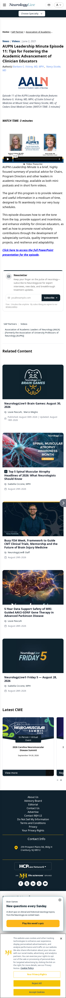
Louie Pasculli (15, 620)
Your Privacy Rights (33, 830)
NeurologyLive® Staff (19, 552)
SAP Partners (10, 323)
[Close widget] (59, 899)
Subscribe (49, 297)
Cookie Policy (27, 968)
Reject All (37, 983)
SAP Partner (17, 31)
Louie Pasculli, (15, 412)
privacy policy (11, 306)
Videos (24, 323)
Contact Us (33, 808)
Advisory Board (33, 800)
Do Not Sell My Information (33, 819)
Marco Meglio (31, 412)
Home (5, 31)
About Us (33, 797)
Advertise (33, 812)
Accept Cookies (37, 992)
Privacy (33, 826)
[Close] (61, 938)
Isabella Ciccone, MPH (19, 483)
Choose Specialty (29, 13)
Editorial (33, 804)
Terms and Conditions (33, 823)
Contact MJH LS (33, 815)
